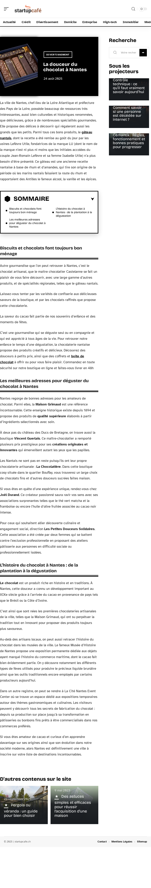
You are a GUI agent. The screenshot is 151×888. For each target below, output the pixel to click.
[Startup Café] (28, 9)
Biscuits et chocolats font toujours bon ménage (25, 210)
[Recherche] (133, 9)
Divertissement (57, 54)
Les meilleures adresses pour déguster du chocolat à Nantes (27, 223)
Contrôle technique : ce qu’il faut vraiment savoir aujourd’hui (129, 86)
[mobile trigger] (7, 9)
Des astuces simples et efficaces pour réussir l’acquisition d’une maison (72, 806)
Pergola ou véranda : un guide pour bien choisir (21, 810)
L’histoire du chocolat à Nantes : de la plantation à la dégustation (74, 212)
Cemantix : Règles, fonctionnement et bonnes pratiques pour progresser (129, 141)
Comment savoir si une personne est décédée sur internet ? (127, 113)
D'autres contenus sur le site (35, 779)
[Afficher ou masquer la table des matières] (71, 199)
